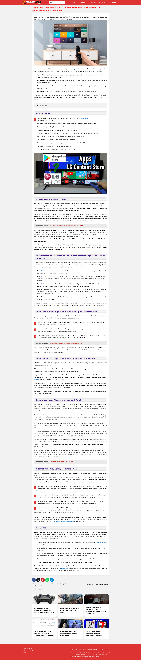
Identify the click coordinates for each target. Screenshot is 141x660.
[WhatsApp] (47, 580)
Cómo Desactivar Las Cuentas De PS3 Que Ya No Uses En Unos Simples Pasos (89, 649)
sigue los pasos (102, 542)
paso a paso (84, 118)
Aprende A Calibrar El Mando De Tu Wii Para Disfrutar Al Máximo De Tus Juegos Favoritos (92, 652)
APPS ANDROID (84, 2)
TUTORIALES (114, 2)
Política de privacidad (28, 650)
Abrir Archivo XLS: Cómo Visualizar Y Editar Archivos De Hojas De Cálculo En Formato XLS (50, 584)
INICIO (75, 2)
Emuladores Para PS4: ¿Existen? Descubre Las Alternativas (84, 656)
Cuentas (25, 654)
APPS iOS (93, 2)
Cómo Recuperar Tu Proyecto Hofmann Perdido (95, 584)
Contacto (25, 652)
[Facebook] (34, 580)
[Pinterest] (43, 580)
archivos (36, 379)
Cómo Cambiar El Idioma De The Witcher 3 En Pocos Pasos (84, 651)
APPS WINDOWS (103, 2)
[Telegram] (52, 580)
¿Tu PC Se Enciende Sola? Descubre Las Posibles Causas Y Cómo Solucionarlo (88, 654)
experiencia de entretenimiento (64, 521)
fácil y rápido (64, 568)
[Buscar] (63, 2)
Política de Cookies (27, 648)
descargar (72, 69)
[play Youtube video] (70, 173)
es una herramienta (56, 69)
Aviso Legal (25, 646)
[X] (38, 580)
